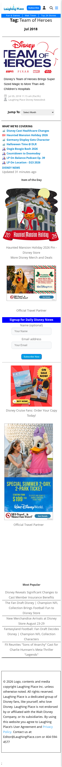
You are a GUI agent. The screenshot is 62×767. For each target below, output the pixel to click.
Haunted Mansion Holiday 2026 (27, 135)
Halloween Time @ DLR (22, 144)
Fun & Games (13, 15)
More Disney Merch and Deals (31, 257)
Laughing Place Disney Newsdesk (26, 99)
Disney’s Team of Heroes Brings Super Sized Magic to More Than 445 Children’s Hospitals (29, 84)
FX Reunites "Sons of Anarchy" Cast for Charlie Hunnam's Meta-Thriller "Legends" (31, 650)
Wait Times (30, 15)
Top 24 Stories (48, 15)
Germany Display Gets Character (28, 140)
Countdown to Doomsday (23, 153)
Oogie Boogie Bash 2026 (22, 149)
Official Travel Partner (31, 310)
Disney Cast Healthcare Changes (28, 131)
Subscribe (33, 8)
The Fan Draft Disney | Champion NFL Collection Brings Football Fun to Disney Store (31, 608)
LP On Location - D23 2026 (23, 162)
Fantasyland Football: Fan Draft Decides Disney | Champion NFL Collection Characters (31, 634)
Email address (31, 339)
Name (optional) (31, 325)
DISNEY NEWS (11, 167)
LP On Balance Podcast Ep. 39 (26, 158)
